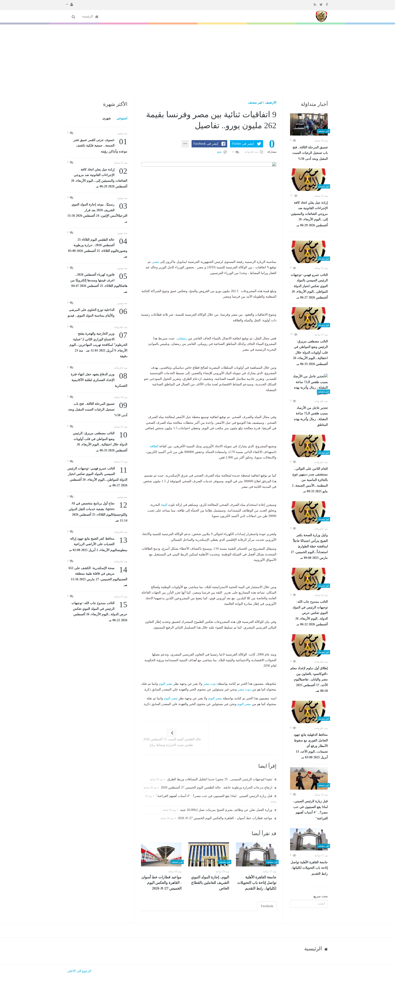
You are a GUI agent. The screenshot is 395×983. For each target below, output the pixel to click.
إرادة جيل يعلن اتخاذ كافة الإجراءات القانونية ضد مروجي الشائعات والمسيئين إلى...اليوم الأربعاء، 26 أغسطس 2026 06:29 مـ (309, 214)
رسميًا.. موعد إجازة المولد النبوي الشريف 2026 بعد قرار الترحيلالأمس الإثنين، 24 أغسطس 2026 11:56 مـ (97, 212)
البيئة (164, 504)
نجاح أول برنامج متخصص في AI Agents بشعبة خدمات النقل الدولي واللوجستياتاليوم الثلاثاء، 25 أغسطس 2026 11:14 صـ (98, 511)
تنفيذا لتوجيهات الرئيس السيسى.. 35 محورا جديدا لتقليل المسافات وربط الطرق (220, 779)
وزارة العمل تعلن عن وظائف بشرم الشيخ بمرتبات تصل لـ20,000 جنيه (226, 810)
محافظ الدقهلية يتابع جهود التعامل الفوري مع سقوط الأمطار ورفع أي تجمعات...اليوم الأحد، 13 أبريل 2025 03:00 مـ (311, 746)
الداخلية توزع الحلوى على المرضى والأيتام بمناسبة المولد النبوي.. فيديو (97, 312)
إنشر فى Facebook (205, 143)
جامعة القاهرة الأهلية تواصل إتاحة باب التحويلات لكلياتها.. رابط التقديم (309, 867)
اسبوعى (122, 118)
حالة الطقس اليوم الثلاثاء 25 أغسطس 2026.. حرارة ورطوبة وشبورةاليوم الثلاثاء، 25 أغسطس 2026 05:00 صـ (97, 247)
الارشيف (270, 102)
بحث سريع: (320, 896)
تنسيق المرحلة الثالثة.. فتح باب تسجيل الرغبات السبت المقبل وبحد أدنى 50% (310, 153)
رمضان (182, 338)
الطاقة (154, 446)
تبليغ (219, 151)
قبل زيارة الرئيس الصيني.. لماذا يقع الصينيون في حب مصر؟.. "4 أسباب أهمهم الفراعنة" (310, 809)
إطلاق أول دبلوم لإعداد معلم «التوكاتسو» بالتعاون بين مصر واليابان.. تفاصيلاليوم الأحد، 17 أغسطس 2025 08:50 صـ (309, 679)
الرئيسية (88, 16)
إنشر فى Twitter (243, 143)
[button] (69, 4)
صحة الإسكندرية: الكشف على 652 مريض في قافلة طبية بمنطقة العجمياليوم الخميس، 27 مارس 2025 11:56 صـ (98, 576)
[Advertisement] (197, 59)
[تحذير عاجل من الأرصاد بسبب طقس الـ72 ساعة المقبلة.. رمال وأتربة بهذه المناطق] (309, 385)
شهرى (106, 118)
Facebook (267, 906)
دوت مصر (209, 683)
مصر (156, 262)
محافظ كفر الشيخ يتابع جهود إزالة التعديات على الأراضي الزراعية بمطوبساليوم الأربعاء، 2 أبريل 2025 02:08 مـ (98, 544)
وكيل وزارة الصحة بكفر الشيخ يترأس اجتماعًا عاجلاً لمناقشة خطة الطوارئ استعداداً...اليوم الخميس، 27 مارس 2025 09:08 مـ (309, 546)
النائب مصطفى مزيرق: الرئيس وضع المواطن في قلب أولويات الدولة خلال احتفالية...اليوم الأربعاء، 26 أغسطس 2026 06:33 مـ (310, 353)
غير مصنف (255, 102)
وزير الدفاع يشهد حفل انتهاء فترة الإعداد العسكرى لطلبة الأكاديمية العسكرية (99, 379)
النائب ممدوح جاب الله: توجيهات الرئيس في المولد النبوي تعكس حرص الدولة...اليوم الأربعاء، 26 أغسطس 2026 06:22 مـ (310, 613)
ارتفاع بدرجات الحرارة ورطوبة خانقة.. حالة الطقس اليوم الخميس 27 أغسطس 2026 (217, 787)
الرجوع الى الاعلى (79, 971)
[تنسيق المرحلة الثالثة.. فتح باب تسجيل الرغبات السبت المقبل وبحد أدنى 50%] (309, 124)
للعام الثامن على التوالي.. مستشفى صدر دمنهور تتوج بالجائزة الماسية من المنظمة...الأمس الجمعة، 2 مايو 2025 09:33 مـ (310, 480)
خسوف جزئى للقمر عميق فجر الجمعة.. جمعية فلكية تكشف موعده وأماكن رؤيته (100, 145)
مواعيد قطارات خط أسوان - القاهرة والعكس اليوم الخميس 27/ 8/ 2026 (225, 818)
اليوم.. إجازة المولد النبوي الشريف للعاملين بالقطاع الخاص (210, 882)
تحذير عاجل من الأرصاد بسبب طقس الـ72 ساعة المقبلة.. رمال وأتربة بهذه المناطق (311, 416)
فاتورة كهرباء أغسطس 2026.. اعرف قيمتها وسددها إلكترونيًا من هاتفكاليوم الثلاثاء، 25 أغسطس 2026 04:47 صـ (98, 282)
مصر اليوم (166, 683)
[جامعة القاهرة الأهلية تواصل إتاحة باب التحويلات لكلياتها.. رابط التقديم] (309, 839)
